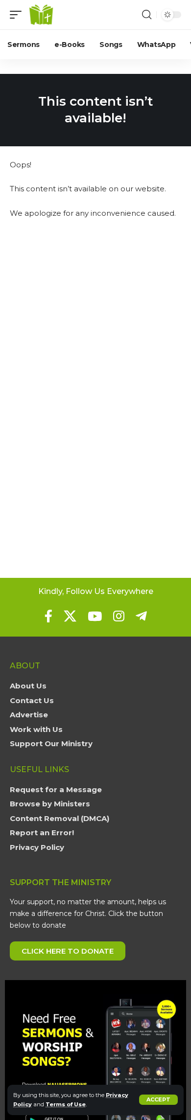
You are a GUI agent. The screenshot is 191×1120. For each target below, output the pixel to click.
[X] (70, 616)
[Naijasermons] (41, 14)
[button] (158, 1100)
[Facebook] (48, 616)
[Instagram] (119, 616)
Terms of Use (66, 1104)
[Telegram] (141, 616)
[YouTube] (94, 616)
